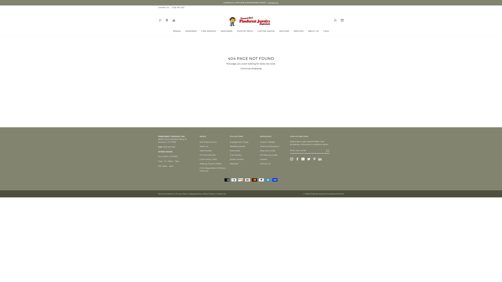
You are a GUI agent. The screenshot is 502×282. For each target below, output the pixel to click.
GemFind (340, 194)
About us (204, 146)
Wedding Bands (237, 146)
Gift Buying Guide (268, 155)
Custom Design (266, 31)
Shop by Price (245, 31)
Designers (227, 31)
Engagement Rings (239, 142)
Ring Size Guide (267, 151)
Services (299, 31)
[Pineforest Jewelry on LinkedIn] (320, 159)
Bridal (177, 31)
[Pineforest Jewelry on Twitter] (308, 159)
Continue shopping (251, 68)
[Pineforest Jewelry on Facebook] (297, 159)
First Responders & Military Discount (213, 169)
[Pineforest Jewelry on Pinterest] (314, 159)
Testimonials (206, 151)
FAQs (326, 31)
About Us (313, 31)
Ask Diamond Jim (208, 142)
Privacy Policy (182, 194)
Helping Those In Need (210, 164)
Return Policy (209, 194)
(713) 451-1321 (178, 7)
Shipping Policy (195, 194)
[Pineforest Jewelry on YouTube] (303, 159)
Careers (263, 159)
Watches (284, 31)
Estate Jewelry (237, 159)
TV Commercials (208, 155)
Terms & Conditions (166, 194)
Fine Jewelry (208, 31)
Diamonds (191, 31)
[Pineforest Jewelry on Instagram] (291, 159)
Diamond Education (269, 146)
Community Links (208, 159)
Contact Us (163, 7)
